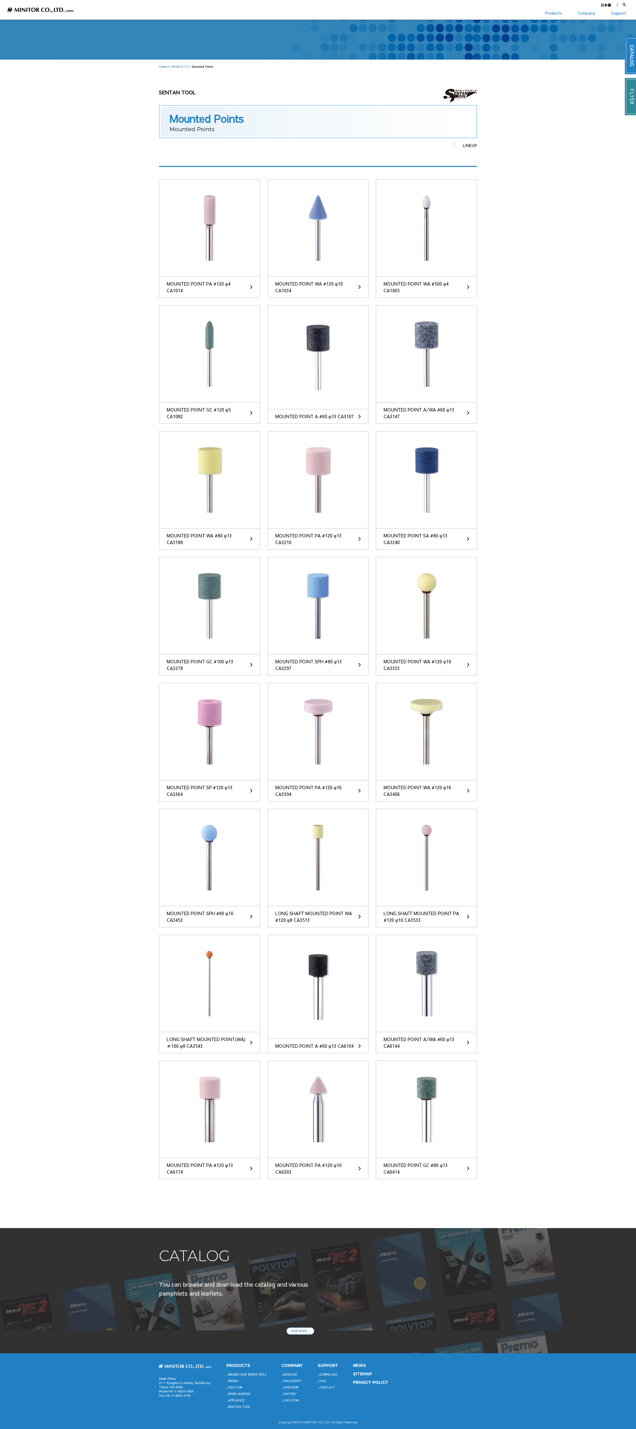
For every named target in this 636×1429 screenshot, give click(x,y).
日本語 (606, 4)
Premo (233, 1381)
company (292, 1365)
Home (163, 67)
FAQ (322, 1381)
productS (238, 1365)
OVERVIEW (290, 1387)
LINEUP (470, 145)
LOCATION (291, 1400)
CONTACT (327, 1387)
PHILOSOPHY (292, 1381)
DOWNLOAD (328, 1374)
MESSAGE (290, 1374)
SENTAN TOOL (239, 1407)
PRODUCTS (179, 67)
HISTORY (290, 1394)
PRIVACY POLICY (370, 1382)
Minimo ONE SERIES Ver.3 (247, 1374)
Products (553, 13)
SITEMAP (362, 1374)
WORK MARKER (239, 1394)
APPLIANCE (236, 1400)
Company (586, 13)
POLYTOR (235, 1387)
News (359, 1365)
